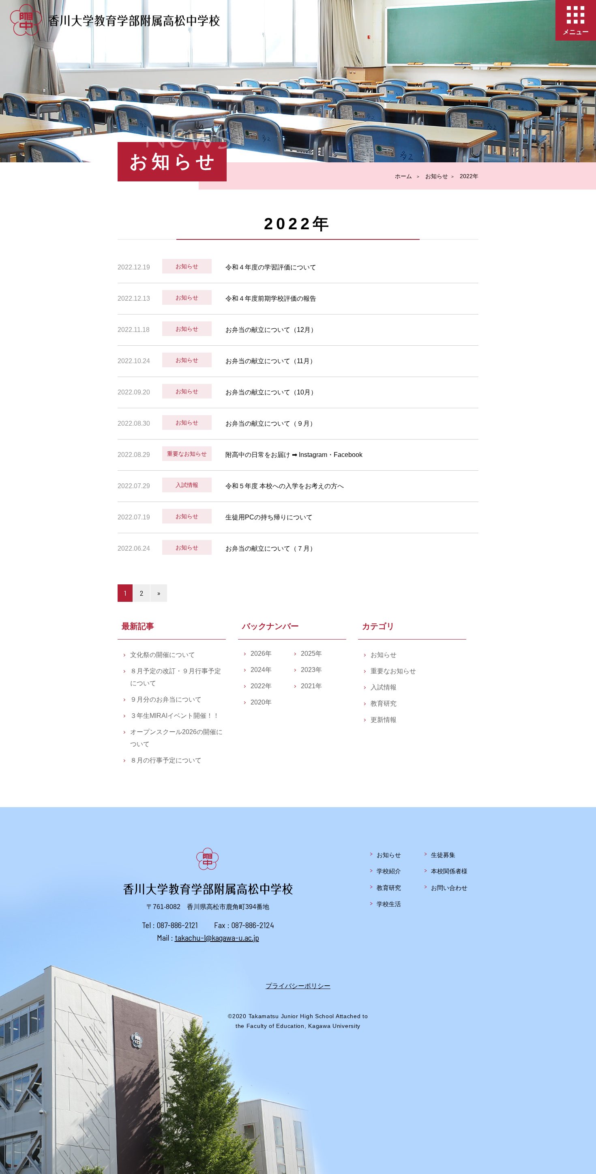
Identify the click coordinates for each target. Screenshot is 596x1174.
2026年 (261, 653)
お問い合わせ (449, 887)
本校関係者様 (449, 871)
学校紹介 (389, 871)
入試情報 (384, 687)
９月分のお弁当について (166, 699)
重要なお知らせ (393, 671)
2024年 (261, 669)
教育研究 (384, 703)
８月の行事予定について (166, 760)
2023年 (311, 669)
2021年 (311, 686)
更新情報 (384, 719)
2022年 (261, 686)
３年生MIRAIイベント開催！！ (174, 715)
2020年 (261, 702)
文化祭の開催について (162, 654)
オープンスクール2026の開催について (176, 737)
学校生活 (389, 903)
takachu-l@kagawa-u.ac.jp (217, 937)
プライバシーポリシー (298, 985)
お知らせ (384, 654)
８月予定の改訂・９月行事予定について (175, 677)
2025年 (311, 653)
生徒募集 (443, 854)
